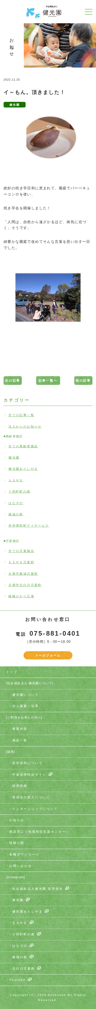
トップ (11, 672)
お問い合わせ (20, 866)
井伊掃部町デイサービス (28, 525)
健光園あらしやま (23, 469)
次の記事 (12, 380)
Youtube (17, 980)
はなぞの (15, 503)
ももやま (15, 480)
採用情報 (19, 786)
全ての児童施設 (21, 551)
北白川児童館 (23, 968)
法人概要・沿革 (25, 706)
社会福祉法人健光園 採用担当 (37, 889)
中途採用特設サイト (29, 774)
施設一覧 (19, 740)
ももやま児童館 (21, 562)
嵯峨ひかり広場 (21, 596)
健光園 (13, 457)
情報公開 (16, 843)
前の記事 (83, 380)
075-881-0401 (54, 633)
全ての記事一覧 (21, 415)
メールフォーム (48, 655)
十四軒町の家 (19, 491)
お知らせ (16, 820)
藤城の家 (15, 514)
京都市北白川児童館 (25, 585)
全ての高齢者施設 (23, 446)
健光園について (25, 695)
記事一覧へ (48, 380)
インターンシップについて (35, 809)
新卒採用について (27, 763)
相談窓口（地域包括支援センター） (39, 831)
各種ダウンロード (24, 854)
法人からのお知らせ (25, 426)
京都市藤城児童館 (23, 574)
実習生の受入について (31, 797)
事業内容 (19, 729)
